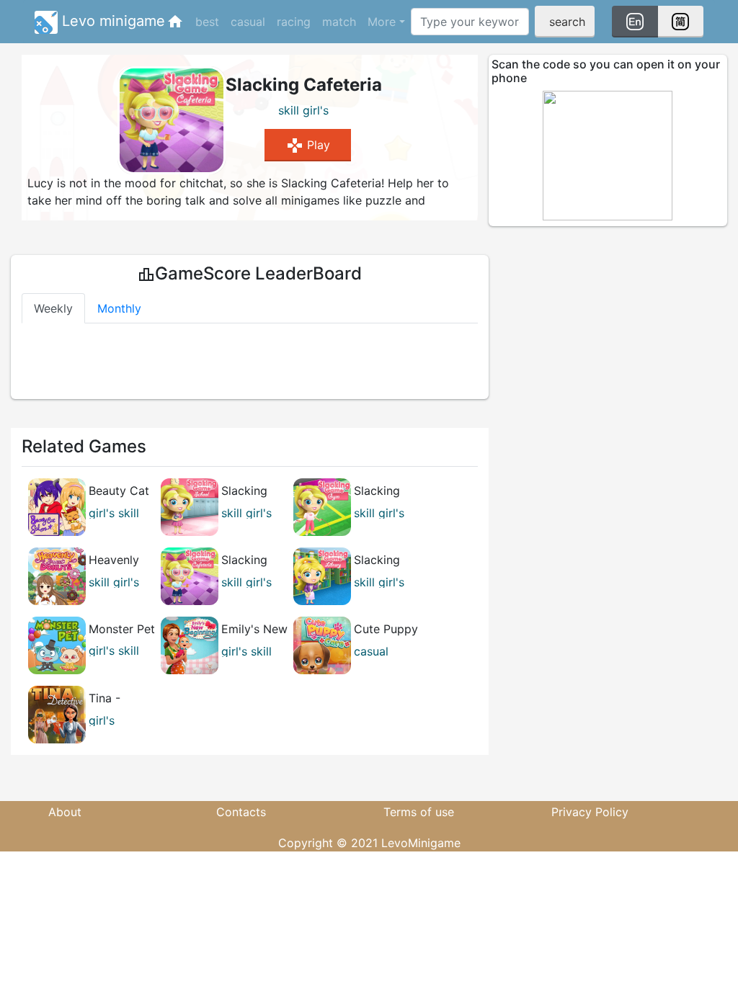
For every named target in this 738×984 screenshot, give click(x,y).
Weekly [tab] (53, 308)
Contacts (241, 812)
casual (248, 21)
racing (294, 21)
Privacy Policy (589, 812)
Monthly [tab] (119, 308)
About (64, 812)
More (382, 21)
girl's (316, 110)
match (339, 21)
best (207, 21)
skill (288, 110)
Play (308, 145)
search (567, 21)
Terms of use (418, 812)
